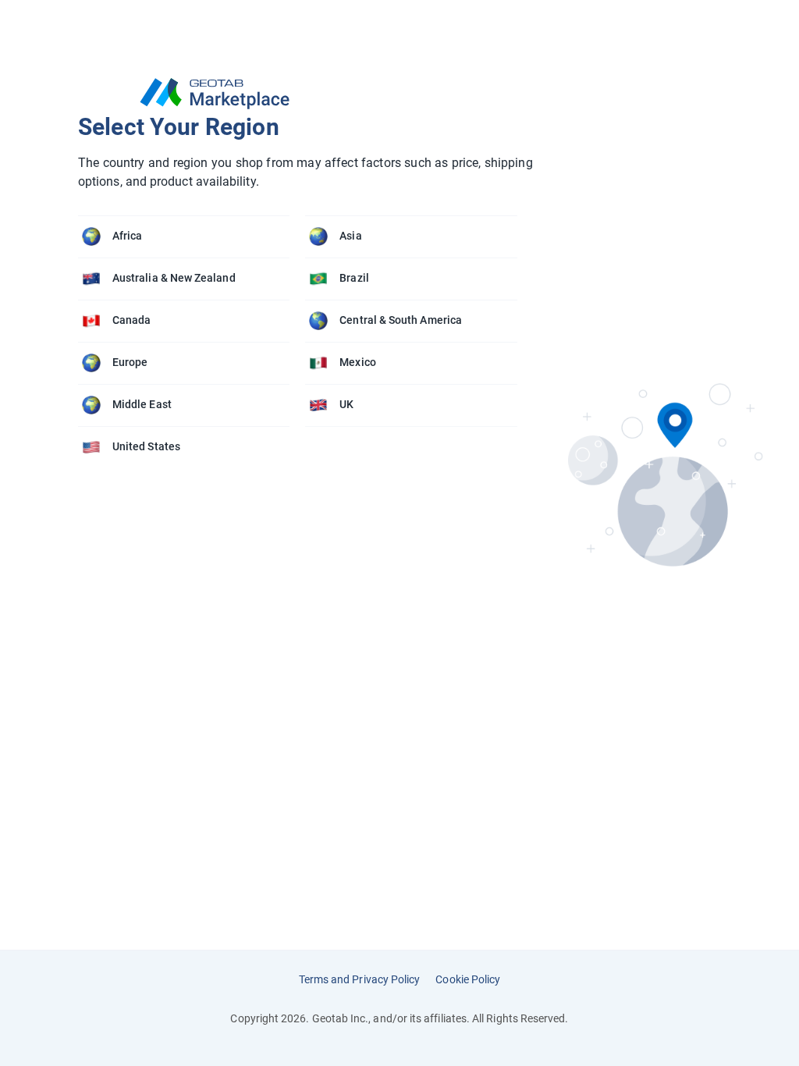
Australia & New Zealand (174, 278)
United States (146, 446)
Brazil (353, 278)
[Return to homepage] (305, 93)
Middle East (142, 404)
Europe (129, 362)
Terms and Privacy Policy (360, 979)
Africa (127, 235)
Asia (350, 235)
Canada (131, 320)
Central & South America (400, 320)
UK (346, 404)
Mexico (357, 362)
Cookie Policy (467, 979)
